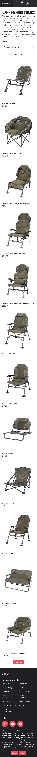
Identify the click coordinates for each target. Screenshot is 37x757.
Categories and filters (12, 47)
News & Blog (7, 688)
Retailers (5, 684)
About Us (23, 684)
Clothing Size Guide (10, 705)
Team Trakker (24, 702)
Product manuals (9, 702)
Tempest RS (7, 692)
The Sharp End (25, 692)
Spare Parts (23, 705)
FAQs (21, 688)
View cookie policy (23, 748)
